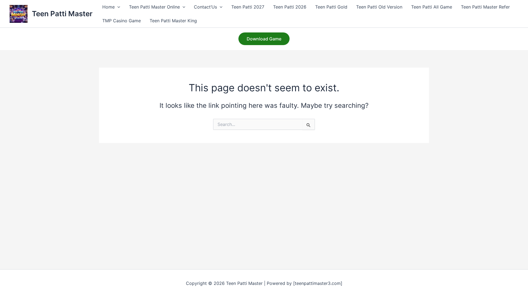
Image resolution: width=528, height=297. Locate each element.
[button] (117, 7)
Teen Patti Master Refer (485, 7)
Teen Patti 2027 (247, 7)
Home (108, 7)
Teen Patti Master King (173, 20)
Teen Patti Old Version (379, 7)
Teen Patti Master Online (154, 7)
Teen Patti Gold (331, 7)
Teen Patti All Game (431, 7)
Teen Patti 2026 (289, 7)
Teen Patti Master (62, 13)
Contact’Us (205, 7)
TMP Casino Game (121, 20)
